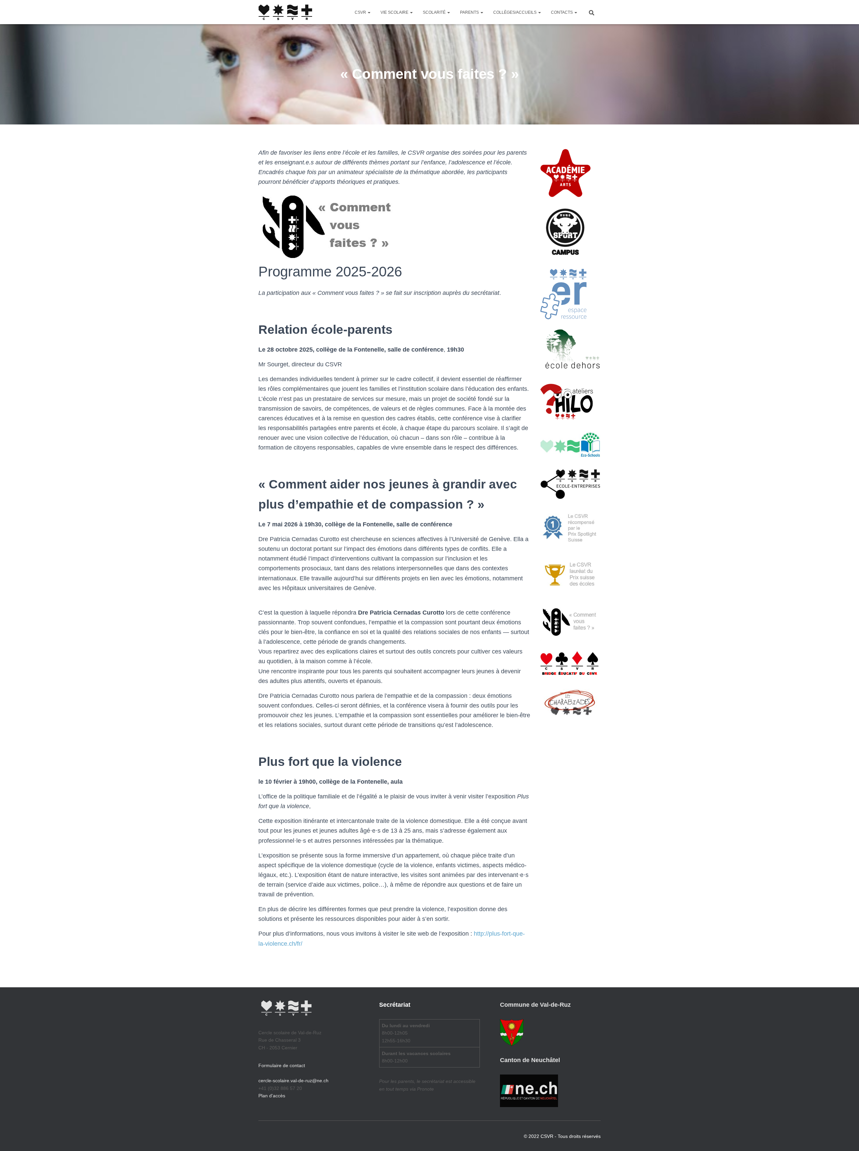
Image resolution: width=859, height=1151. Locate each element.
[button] (368, 12)
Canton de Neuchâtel (530, 1060)
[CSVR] (285, 12)
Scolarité (435, 12)
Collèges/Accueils (515, 12)
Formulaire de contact (281, 1065)
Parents (470, 12)
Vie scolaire (395, 12)
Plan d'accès (271, 1095)
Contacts (562, 12)
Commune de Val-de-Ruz (535, 1004)
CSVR (361, 12)
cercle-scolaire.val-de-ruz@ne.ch (293, 1080)
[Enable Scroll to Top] (845, 1137)
